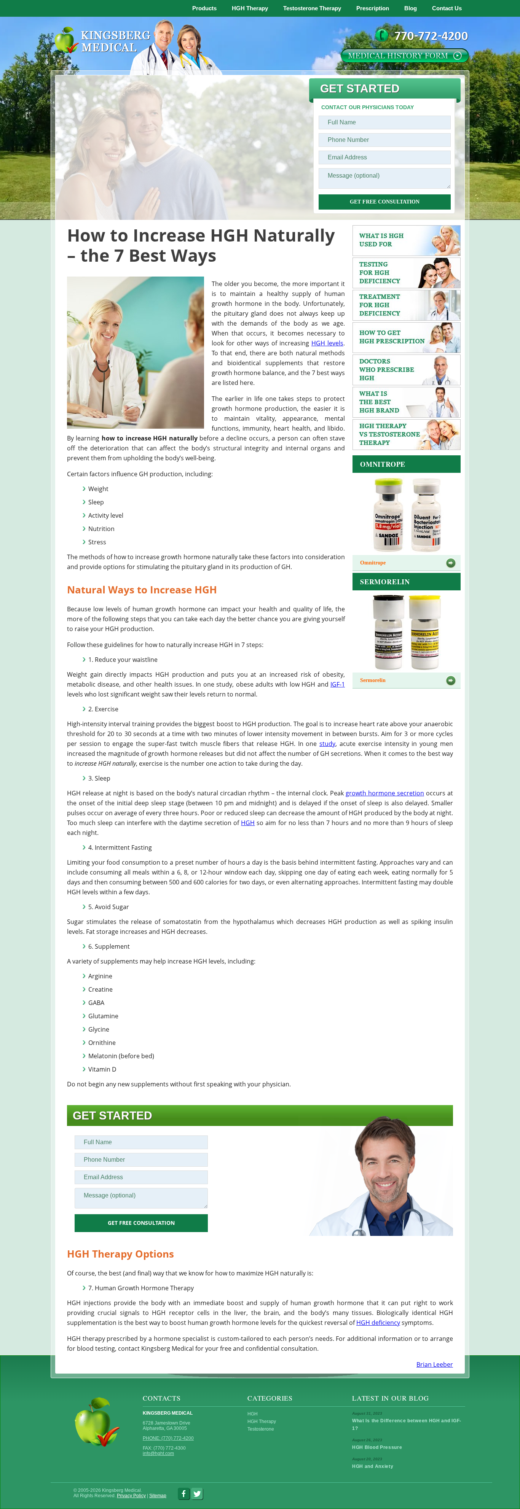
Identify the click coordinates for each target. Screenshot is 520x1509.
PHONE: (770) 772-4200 (168, 1438)
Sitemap (157, 1495)
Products (204, 8)
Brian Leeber (434, 1364)
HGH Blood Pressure (377, 1447)
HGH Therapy (250, 8)
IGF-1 (337, 684)
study (327, 743)
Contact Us (447, 8)
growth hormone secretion (385, 793)
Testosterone (260, 1429)
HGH (248, 823)
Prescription (372, 8)
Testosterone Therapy (312, 8)
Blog (410, 8)
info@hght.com (158, 1453)
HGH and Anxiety (373, 1466)
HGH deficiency (378, 1322)
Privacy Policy (131, 1495)
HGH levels (327, 343)
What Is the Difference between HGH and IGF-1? (406, 1424)
